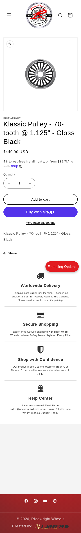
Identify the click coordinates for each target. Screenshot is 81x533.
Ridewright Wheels (47, 519)
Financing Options (62, 267)
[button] (9, 15)
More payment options (40, 222)
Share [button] (12, 253)
